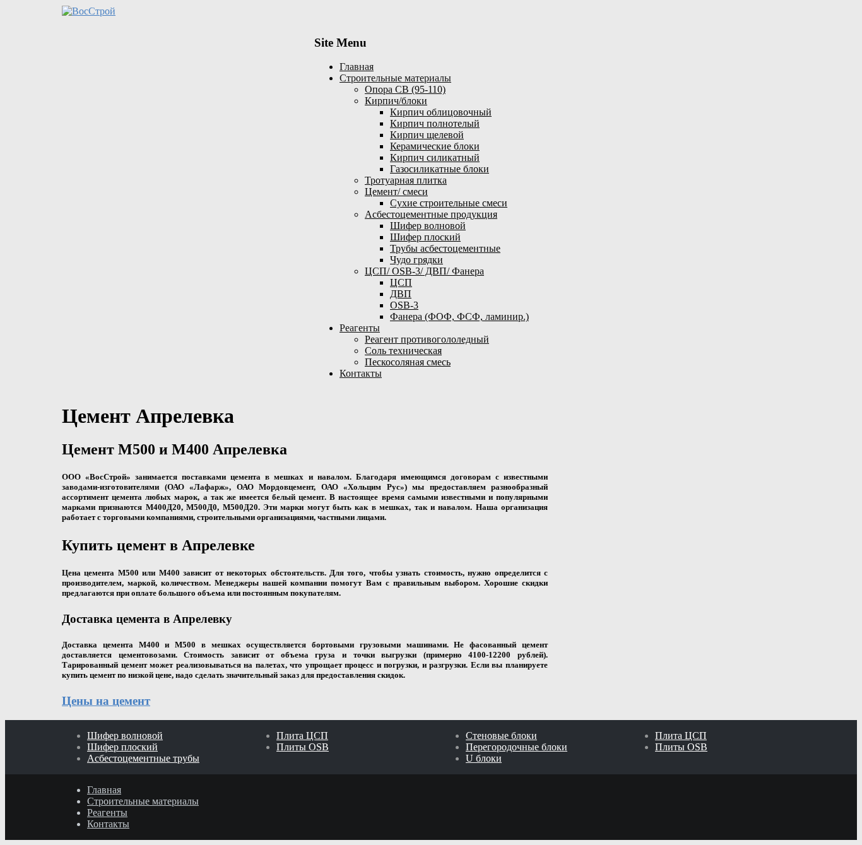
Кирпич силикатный (435, 157)
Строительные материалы (395, 78)
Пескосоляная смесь (408, 362)
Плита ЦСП (302, 735)
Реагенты (359, 327)
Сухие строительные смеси (448, 203)
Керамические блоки (435, 146)
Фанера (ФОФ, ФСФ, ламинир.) (459, 316)
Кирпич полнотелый (435, 123)
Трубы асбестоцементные (445, 248)
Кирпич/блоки (396, 100)
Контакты (360, 373)
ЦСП (401, 282)
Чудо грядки (416, 259)
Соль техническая (403, 350)
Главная (356, 66)
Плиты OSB (302, 747)
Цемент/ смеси (396, 191)
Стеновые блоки (501, 735)
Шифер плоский (425, 237)
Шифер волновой (428, 225)
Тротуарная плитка (406, 180)
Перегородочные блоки (516, 747)
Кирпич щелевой (427, 134)
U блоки (484, 758)
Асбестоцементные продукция (431, 214)
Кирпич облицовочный (441, 112)
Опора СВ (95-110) (405, 89)
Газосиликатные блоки (439, 168)
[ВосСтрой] (178, 11)
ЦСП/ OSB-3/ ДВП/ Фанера (424, 271)
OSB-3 (404, 305)
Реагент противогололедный (427, 339)
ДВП (400, 293)
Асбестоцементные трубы (143, 758)
